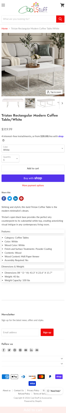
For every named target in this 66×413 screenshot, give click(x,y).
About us (7, 390)
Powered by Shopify (33, 401)
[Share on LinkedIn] (15, 198)
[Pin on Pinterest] (21, 198)
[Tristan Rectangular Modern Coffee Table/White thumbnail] (13, 103)
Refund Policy (24, 393)
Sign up (47, 332)
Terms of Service (40, 393)
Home (5, 28)
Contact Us (19, 390)
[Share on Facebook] (4, 198)
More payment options (33, 185)
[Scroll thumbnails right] (61, 103)
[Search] (60, 19)
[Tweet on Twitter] (9, 198)
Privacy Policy (33, 390)
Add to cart (33, 410)
